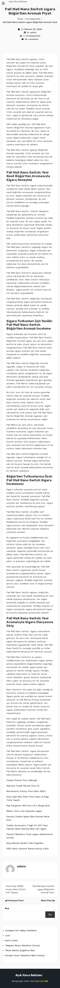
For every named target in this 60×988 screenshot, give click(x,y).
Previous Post (15, 900)
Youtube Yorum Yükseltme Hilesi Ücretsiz (25, 955)
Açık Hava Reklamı (18, 1)
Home (20, 19)
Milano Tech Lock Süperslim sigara (24, 811)
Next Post (47, 900)
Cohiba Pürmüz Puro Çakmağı (21, 780)
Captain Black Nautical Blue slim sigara (26, 829)
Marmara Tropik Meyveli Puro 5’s (23, 786)
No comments (32, 39)
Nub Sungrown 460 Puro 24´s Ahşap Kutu (28, 805)
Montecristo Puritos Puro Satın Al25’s (26, 791)
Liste (7, 935)
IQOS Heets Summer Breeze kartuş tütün (27, 848)
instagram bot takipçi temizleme (21, 930)
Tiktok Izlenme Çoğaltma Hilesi (20, 950)
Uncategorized (33, 19)
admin (33, 32)
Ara (7, 908)
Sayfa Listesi (11, 940)
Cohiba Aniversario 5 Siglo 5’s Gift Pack (27, 825)
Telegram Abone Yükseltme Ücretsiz (22, 945)
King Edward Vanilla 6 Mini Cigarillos (25, 843)
